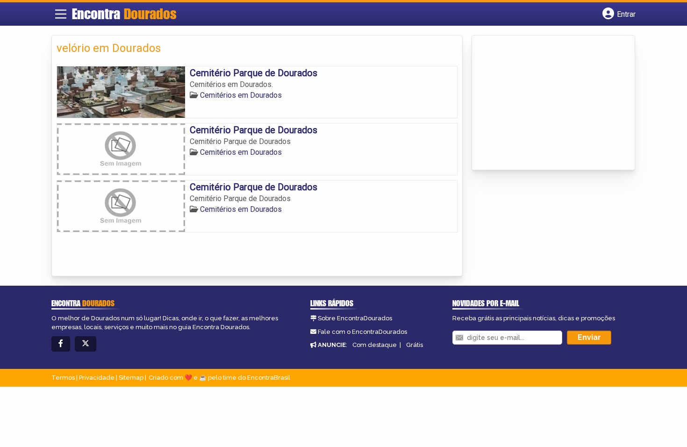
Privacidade (96, 377)
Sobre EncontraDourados (355, 318)
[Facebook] (60, 344)
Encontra (124, 13)
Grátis (414, 344)
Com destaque (374, 344)
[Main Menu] (60, 14)
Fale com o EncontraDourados (362, 331)
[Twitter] (85, 344)
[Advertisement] (547, 103)
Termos (63, 377)
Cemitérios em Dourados (241, 95)
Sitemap (131, 377)
